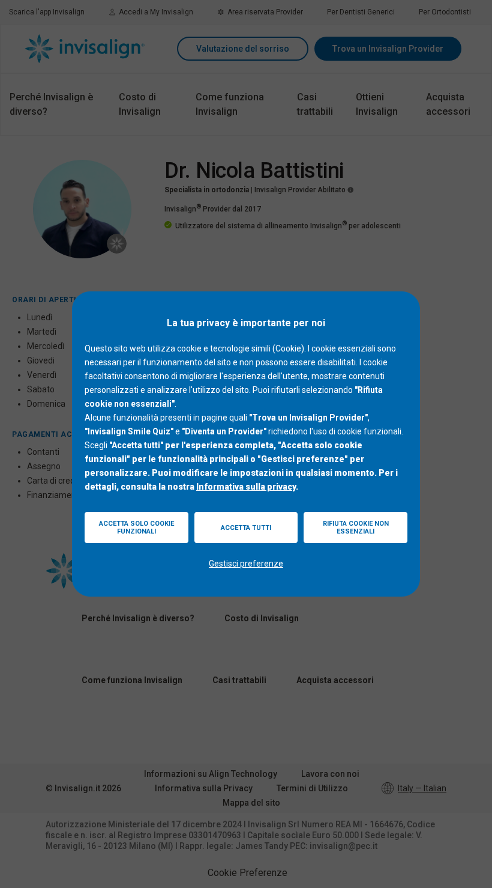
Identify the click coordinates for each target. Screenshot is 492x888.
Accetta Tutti (246, 528)
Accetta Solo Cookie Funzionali (136, 527)
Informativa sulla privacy (246, 486)
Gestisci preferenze (246, 563)
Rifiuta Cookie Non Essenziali (356, 527)
